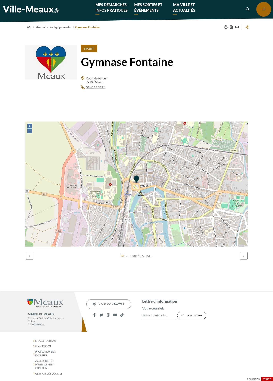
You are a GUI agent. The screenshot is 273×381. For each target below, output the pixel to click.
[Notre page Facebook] (94, 315)
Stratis (267, 379)
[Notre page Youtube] (115, 315)
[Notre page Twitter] (101, 315)
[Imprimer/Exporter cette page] (226, 27)
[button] (247, 9)
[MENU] (263, 9)
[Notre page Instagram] (108, 315)
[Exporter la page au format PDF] (231, 27)
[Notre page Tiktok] (122, 315)
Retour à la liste (139, 255)
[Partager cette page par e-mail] (237, 27)
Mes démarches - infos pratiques (112, 7)
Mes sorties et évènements (148, 7)
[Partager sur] (247, 27)
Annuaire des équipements (53, 27)
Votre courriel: (153, 308)
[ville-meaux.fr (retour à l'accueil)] (31, 9)
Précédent (29, 255)
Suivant (244, 255)
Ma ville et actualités (184, 7)
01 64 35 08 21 (95, 87)
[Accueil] (28, 27)
